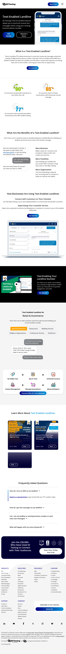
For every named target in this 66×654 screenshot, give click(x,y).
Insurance (20, 577)
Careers (20, 606)
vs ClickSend (54, 590)
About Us (20, 604)
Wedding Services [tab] (47, 329)
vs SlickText (54, 573)
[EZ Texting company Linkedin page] (4, 624)
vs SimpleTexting (55, 571)
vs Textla (53, 575)
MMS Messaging (5, 583)
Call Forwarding (5, 585)
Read (24, 446)
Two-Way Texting (5, 575)
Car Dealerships (22, 571)
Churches (20, 594)
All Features (4, 592)
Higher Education (22, 585)
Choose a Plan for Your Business (33, 393)
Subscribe (49, 609)
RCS (2, 571)
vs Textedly (54, 581)
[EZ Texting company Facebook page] (23, 624)
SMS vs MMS (4, 581)
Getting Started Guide (6, 610)
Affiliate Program (22, 616)
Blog (35, 571)
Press (19, 608)
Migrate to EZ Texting (39, 577)
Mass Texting (4, 573)
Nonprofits (20, 583)
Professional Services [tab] (37, 333)
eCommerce (21, 573)
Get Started (8, 35)
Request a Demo (24, 35)
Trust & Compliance (6, 608)
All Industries (21, 596)
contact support (60, 636)
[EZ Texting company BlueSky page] (52, 624)
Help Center (4, 606)
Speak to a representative (18, 497)
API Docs (3, 612)
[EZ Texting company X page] (33, 624)
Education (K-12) (22, 592)
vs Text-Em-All (54, 583)
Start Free (53, 4)
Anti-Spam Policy (49, 632)
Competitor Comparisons (40, 575)
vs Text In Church (55, 577)
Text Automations (5, 577)
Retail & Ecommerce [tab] (19, 329)
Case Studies (37, 573)
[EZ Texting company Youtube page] (14, 624)
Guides (36, 579)
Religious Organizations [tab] (18, 333)
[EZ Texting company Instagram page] (42, 624)
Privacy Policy (30, 632)
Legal (19, 579)
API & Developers (22, 614)
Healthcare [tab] (52, 333)
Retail (19, 575)
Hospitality (20, 581)
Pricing (3, 594)
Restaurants (21, 590)
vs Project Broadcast (56, 592)
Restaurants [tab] (33, 329)
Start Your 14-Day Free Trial (50, 551)
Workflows (4, 579)
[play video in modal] (16, 284)
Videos (36, 581)
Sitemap (20, 618)
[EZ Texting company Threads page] (62, 624)
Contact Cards (5, 588)
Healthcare (20, 588)
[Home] (10, 4)
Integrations (4, 590)
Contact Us (4, 604)
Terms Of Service (39, 632)
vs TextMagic (54, 579)
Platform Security (22, 612)
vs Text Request (55, 585)
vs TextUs (53, 588)
